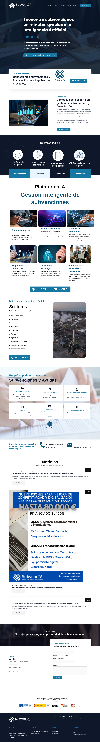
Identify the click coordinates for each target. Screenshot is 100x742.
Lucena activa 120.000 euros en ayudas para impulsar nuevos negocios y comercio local (42, 473)
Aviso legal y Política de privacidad (39, 731)
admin (30, 585)
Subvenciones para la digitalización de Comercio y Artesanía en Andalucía (37, 587)
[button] (58, 5)
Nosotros (75, 5)
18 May (88, 470)
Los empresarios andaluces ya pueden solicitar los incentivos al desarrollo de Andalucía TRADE (45, 603)
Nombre (56, 650)
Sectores (63, 5)
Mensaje (55, 665)
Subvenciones (24, 471)
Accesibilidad (33, 735)
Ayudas (18, 471)
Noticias (69, 5)
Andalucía (14, 471)
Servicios (55, 5)
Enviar (58, 677)
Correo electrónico (58, 658)
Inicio (49, 5)
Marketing (31, 471)
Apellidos (66, 655)
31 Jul (88, 600)
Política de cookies (35, 733)
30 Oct (88, 491)
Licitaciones (55, 733)
